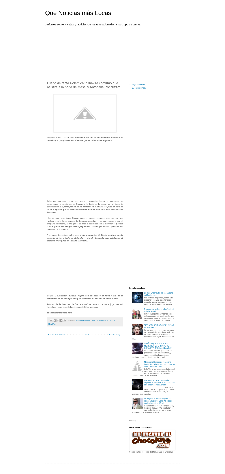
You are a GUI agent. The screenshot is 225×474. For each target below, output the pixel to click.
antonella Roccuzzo (83, 320)
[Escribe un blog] (54, 320)
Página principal (138, 85)
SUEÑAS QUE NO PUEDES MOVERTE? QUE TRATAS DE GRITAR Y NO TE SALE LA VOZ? (158, 346)
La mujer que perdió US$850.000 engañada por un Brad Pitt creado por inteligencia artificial (158, 401)
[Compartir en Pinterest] (64, 320)
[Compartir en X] (58, 320)
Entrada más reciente (57, 335)
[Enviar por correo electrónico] (51, 320)
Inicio (87, 335)
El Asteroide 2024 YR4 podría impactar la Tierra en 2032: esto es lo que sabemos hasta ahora (159, 382)
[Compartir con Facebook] (61, 320)
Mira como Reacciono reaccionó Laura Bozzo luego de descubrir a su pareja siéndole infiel (159, 364)
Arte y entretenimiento (100, 320)
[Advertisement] (112, 51)
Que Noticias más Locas (78, 12)
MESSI (112, 320)
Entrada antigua (115, 335)
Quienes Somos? (139, 88)
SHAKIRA (51, 324)
